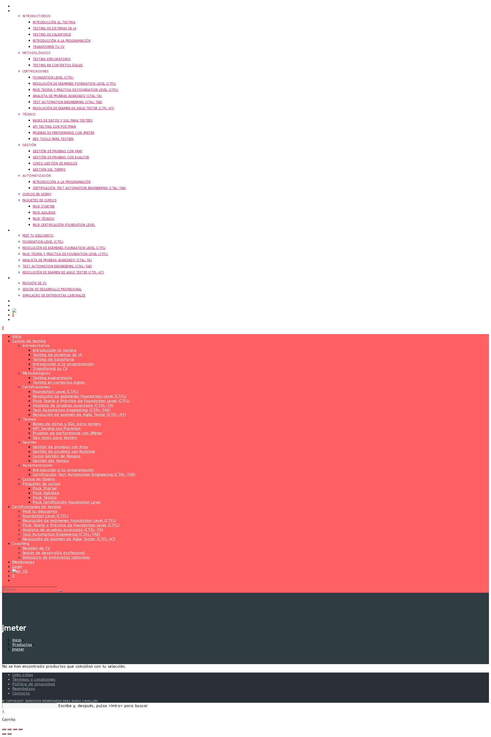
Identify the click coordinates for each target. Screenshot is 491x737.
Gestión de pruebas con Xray (60, 447)
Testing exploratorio (52, 378)
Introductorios (36, 345)
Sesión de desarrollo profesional (54, 553)
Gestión (30, 442)
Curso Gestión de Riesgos (57, 456)
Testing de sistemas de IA (57, 355)
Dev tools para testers (55, 437)
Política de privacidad (33, 684)
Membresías (23, 562)
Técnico (29, 419)
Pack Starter (45, 488)
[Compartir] (15, 729)
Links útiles (22, 675)
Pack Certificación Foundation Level (67, 502)
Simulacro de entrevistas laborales (56, 557)
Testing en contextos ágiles (59, 382)
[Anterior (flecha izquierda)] (4, 734)
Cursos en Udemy (39, 479)
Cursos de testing (29, 341)
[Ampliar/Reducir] (4, 729)
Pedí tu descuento (40, 511)
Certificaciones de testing (36, 506)
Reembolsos (23, 688)
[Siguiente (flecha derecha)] (9, 734)
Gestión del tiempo (51, 460)
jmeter (18, 649)
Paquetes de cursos (41, 483)
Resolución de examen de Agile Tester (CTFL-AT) (79, 414)
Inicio (16, 336)
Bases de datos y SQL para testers (67, 424)
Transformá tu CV (50, 368)
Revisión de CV (36, 548)
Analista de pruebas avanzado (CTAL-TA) (73, 405)
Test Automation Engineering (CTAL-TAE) (71, 410)
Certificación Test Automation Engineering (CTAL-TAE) (84, 474)
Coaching (20, 543)
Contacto (21, 693)
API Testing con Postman (57, 428)
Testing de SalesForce (53, 359)
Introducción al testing (54, 350)
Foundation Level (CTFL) (56, 391)
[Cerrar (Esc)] (20, 729)
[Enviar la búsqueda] (60, 591)
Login (17, 566)
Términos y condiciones (33, 679)
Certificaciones (36, 387)
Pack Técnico (45, 497)
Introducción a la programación (63, 364)
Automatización (38, 465)
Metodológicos (36, 373)
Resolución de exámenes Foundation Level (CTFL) (79, 396)
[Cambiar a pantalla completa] (9, 729)
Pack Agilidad (46, 493)
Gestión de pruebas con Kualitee (64, 451)
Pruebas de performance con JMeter (68, 433)
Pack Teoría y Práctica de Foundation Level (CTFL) (81, 401)
